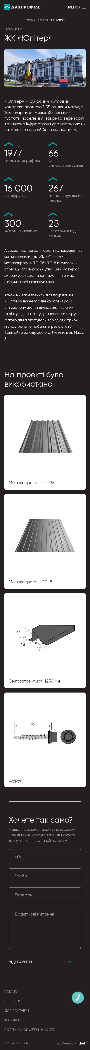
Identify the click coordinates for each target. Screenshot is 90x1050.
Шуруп (15, 780)
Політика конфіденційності (29, 1030)
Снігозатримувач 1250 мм (34, 681)
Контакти (13, 1020)
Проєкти (43, 20)
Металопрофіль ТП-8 (30, 581)
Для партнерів (17, 1010)
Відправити (20, 961)
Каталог (11, 991)
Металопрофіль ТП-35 (32, 482)
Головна (30, 20)
